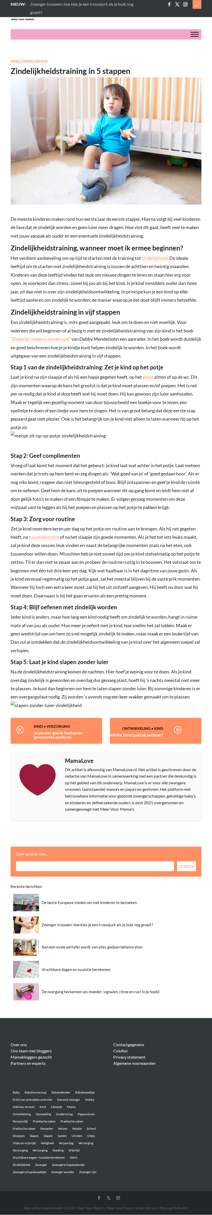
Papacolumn (86, 1114)
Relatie (77, 1128)
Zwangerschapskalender (68, 1165)
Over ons (19, 1044)
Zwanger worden (62, 1172)
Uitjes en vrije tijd (24, 1143)
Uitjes (91, 1136)
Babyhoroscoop (36, 1092)
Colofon (120, 1050)
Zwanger (41, 1165)
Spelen (62, 1136)
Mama (71, 1107)
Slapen (34, 1136)
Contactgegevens (128, 1044)
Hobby (89, 1100)
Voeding (58, 1150)
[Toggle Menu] (195, 34)
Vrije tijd (74, 1150)
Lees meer (39, 4)
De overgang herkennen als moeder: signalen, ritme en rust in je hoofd (100, 991)
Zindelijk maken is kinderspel (41, 339)
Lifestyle (56, 1107)
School (91, 1128)
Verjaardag (66, 1143)
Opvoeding (43, 1114)
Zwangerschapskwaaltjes (29, 1172)
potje (148, 377)
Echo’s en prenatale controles (32, 1100)
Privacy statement (129, 1056)
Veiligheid (47, 1143)
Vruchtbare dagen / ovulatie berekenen (39, 1157)
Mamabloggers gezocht (31, 1056)
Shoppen (19, 1136)
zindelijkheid (155, 258)
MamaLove (79, 760)
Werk (73, 1157)
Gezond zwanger (68, 1100)
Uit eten (77, 1136)
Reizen (62, 1128)
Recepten (46, 1128)
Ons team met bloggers (31, 1050)
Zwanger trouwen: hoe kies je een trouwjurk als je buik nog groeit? (97, 924)
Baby (16, 1092)
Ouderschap (64, 1114)
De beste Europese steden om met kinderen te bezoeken (89, 902)
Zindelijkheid (34, 61)
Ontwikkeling (136, 728)
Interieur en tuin (24, 1107)
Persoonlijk (20, 1121)
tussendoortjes (44, 537)
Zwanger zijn (87, 1172)
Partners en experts (28, 1063)
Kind (15, 61)
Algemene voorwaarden (134, 1063)
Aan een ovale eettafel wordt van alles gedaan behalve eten (92, 947)
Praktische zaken (44, 1121)
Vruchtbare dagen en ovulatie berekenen (76, 969)
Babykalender (60, 1092)
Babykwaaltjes (85, 1092)
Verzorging (58, 726)
